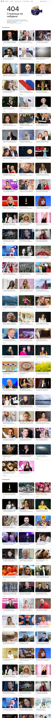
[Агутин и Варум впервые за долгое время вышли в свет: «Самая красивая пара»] (26, 352)
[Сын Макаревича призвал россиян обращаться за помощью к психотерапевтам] (26, 38)
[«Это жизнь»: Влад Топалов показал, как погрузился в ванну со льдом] (10, 253)
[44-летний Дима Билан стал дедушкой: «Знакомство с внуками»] (10, 54)
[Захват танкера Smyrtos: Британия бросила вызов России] (43, 54)
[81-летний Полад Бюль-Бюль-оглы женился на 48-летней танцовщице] (26, 71)
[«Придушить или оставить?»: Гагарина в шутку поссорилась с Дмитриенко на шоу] (26, 551)
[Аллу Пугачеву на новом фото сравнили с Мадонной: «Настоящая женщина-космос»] (26, 220)
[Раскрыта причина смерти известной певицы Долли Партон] (43, 154)
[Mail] (1, 1)
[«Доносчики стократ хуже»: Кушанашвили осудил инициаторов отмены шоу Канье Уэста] (43, 622)
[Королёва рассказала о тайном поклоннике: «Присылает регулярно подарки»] (26, 468)
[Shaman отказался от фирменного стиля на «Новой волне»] (26, 622)
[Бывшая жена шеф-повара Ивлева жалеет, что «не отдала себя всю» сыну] (10, 137)
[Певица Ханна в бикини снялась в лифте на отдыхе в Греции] (43, 551)
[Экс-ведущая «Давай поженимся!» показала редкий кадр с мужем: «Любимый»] (10, 170)
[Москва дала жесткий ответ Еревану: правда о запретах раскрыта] (26, 104)
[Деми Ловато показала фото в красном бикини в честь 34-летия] (43, 419)
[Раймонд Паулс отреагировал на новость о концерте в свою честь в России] (26, 639)
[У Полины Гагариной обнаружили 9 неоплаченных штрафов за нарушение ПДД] (26, 452)
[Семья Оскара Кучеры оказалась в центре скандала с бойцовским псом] (10, 38)
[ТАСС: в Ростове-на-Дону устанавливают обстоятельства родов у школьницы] (10, 606)
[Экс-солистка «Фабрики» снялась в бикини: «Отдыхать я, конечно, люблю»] (26, 286)
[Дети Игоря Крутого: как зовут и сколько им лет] (43, 71)
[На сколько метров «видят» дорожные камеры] (10, 369)
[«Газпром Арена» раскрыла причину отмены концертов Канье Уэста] (26, 518)
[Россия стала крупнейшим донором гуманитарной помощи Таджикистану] (26, 88)
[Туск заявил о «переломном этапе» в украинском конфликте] (10, 336)
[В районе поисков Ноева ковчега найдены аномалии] (10, 452)
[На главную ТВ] (3, 1)
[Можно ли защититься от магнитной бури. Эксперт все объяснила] (10, 419)
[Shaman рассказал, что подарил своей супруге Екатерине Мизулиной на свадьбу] (10, 622)
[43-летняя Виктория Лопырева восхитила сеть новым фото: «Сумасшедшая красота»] (43, 386)
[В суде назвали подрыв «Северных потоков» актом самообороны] (43, 452)
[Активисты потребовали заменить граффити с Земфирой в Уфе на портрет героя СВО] (26, 303)
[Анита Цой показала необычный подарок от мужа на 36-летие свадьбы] (43, 137)
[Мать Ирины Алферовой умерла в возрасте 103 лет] (43, 485)
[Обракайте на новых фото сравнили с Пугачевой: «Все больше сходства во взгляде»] (26, 253)
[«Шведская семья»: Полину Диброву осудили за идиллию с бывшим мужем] (43, 270)
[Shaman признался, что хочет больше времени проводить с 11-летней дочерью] (26, 54)
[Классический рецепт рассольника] (26, 369)
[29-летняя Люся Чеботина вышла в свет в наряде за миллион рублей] (10, 187)
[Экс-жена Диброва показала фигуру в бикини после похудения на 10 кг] (43, 319)
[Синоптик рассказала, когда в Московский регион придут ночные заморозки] (10, 237)
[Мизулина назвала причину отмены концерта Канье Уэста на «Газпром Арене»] (43, 220)
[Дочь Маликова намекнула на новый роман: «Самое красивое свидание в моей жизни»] (10, 220)
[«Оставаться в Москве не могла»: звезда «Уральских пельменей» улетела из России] (26, 705)
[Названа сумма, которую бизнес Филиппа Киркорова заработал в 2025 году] (10, 319)
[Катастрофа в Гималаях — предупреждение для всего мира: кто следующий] (26, 573)
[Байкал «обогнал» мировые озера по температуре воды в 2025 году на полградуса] (43, 402)
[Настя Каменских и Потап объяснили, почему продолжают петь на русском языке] (26, 386)
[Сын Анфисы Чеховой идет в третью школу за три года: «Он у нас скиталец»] (26, 689)
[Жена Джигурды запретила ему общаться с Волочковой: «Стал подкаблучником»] (43, 303)
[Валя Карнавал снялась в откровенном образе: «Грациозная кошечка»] (26, 535)
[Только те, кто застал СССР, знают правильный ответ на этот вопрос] (10, 672)
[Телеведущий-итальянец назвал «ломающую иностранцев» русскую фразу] (10, 435)
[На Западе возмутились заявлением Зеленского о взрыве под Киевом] (26, 606)
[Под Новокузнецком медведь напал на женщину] (43, 639)
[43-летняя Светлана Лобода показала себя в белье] (26, 656)
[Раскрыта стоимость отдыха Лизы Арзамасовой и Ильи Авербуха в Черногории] (26, 187)
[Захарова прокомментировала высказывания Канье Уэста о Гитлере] (26, 435)
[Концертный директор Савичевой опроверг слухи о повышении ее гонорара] (43, 203)
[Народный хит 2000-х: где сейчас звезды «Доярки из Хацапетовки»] (26, 419)
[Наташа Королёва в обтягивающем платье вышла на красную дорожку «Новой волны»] (26, 589)
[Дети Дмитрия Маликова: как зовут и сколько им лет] (10, 88)
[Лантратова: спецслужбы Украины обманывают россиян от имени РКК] (10, 535)
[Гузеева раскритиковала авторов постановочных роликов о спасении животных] (43, 468)
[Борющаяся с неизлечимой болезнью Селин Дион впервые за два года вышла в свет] (26, 502)
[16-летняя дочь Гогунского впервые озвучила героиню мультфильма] (10, 352)
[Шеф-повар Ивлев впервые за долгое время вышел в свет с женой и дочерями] (43, 435)
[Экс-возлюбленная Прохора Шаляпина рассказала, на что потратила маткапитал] (43, 589)
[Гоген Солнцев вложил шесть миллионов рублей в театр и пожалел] (43, 121)
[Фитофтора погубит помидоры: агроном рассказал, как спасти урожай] (10, 656)
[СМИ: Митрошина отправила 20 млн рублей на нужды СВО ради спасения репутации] (43, 170)
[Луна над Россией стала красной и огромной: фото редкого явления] (26, 154)
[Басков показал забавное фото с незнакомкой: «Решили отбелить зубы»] (26, 402)
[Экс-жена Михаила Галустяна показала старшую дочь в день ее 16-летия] (10, 286)
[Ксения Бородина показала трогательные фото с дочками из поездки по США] (43, 352)
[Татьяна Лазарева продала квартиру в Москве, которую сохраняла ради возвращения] (43, 104)
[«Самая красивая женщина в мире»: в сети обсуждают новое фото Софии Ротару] (10, 270)
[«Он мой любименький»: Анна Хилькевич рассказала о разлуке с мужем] (10, 402)
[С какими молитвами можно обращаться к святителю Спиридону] (43, 606)
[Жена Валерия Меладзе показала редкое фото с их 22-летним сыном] (43, 187)
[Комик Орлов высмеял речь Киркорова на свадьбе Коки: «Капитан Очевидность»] (26, 672)
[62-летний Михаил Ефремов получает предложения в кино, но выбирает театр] (10, 518)
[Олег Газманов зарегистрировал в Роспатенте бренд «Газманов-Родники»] (10, 386)
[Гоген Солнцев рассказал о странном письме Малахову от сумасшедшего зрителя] (43, 88)
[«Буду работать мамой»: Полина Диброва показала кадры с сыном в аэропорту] (10, 71)
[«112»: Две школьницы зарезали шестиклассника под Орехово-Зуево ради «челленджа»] (10, 573)
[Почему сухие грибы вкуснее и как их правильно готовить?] (10, 468)
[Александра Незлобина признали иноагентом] (43, 535)
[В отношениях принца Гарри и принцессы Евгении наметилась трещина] (10, 154)
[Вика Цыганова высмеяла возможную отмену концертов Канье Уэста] (26, 137)
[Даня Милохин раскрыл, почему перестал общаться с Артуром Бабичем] (43, 656)
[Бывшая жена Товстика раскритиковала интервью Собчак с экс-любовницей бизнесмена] (10, 121)
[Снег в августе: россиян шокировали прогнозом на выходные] (26, 270)
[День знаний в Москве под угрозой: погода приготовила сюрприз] (10, 104)
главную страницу (18, 22)
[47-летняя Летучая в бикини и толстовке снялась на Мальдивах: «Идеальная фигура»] (10, 551)
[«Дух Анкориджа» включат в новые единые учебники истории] (10, 485)
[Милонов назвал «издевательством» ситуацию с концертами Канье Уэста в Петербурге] (26, 170)
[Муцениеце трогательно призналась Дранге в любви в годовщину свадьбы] (43, 672)
